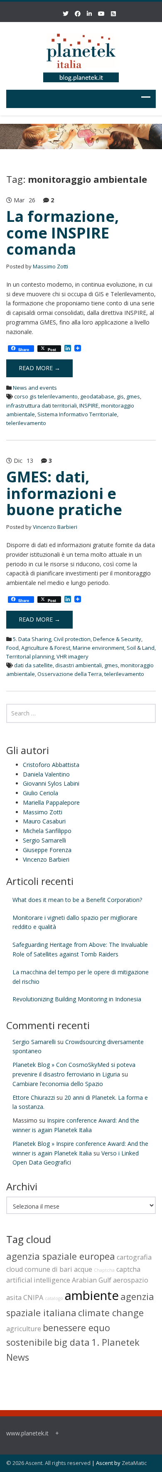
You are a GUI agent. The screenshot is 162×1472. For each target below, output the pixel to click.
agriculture (23, 1328)
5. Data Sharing (32, 639)
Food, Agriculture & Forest (38, 647)
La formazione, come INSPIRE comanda (62, 232)
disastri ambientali (78, 665)
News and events (35, 387)
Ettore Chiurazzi (33, 1097)
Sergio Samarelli (44, 840)
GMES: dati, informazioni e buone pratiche (64, 493)
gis (120, 396)
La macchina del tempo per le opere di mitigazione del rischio (80, 976)
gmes (133, 396)
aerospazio (130, 1280)
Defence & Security (117, 639)
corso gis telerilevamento (46, 396)
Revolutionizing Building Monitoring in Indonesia (76, 999)
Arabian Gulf (91, 1280)
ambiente (92, 1295)
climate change (111, 1313)
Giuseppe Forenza (47, 850)
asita (14, 1297)
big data (72, 1342)
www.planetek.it (27, 1433)
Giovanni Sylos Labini (51, 783)
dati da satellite (33, 665)
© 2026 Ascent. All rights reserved (48, 1463)
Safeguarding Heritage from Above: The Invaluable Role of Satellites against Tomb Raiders (80, 949)
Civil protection (72, 639)
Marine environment (98, 647)
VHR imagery (72, 656)
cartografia (134, 1257)
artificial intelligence (38, 1280)
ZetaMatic (134, 1463)
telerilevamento (26, 423)
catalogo (54, 1298)
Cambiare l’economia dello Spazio (57, 1084)
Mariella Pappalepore (51, 802)
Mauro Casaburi (44, 821)
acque (83, 1269)
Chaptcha (104, 1270)
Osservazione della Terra (69, 674)
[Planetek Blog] (81, 54)
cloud (14, 1269)
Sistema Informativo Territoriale (77, 414)
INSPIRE (88, 405)
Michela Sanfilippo (47, 831)
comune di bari (48, 1269)
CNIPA (33, 1297)
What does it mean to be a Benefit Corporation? (77, 900)
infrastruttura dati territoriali (41, 405)
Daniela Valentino (46, 774)
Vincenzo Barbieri (55, 527)
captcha (128, 1269)
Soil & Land (141, 647)
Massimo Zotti (50, 266)
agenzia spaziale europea (60, 1256)
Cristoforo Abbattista (51, 765)
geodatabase (97, 396)
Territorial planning (30, 656)
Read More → (39, 368)
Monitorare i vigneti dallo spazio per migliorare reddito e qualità (74, 922)
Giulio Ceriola (40, 793)
